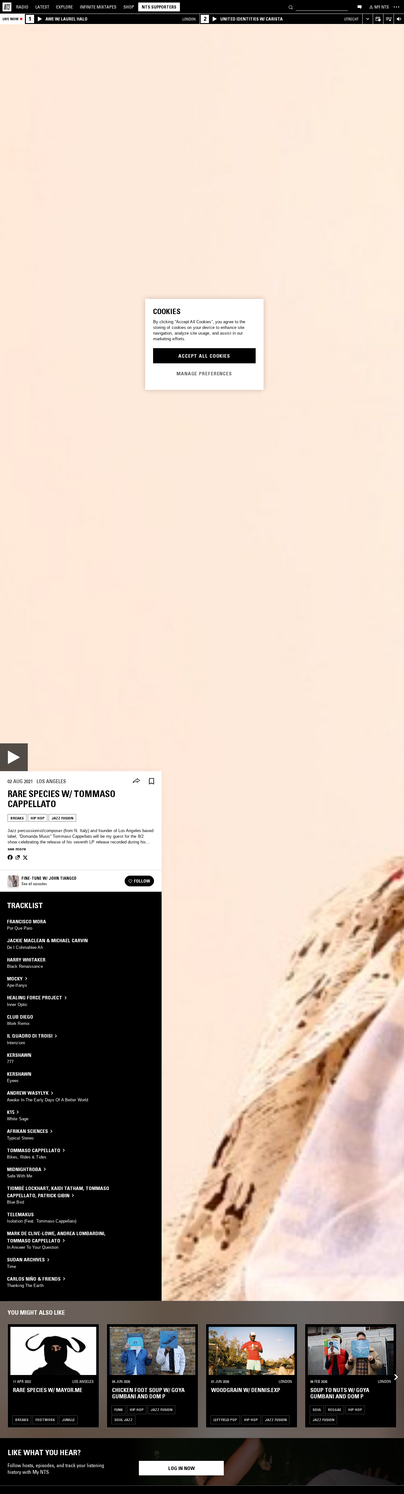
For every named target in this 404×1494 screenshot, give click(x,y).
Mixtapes (98, 7)
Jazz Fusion (62, 818)
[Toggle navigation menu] (396, 7)
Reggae (334, 1409)
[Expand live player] (367, 19)
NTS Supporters (159, 7)
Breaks (17, 818)
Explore (64, 7)
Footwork (45, 1419)
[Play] (14, 757)
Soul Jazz (123, 1419)
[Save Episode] (151, 781)
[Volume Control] (399, 19)
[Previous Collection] (392, 1369)
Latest (42, 7)
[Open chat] (359, 6)
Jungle (68, 1419)
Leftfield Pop (225, 1419)
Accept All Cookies (204, 356)
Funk (118, 1409)
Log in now (181, 1468)
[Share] (136, 781)
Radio (22, 7)
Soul (316, 1409)
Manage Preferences (204, 373)
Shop (128, 7)
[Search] (291, 7)
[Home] (7, 7)
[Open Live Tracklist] (388, 19)
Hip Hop (38, 818)
